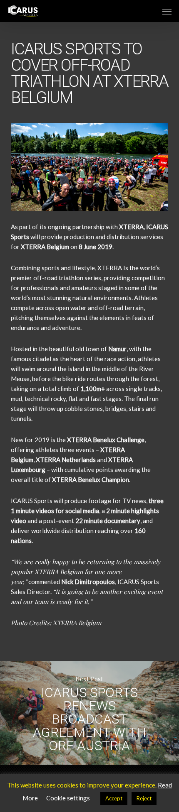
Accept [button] (113, 798)
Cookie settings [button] (68, 798)
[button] (167, 11)
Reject (144, 798)
